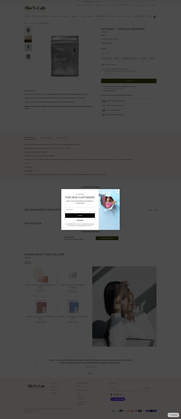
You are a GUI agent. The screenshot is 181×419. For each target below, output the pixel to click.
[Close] (117, 191)
